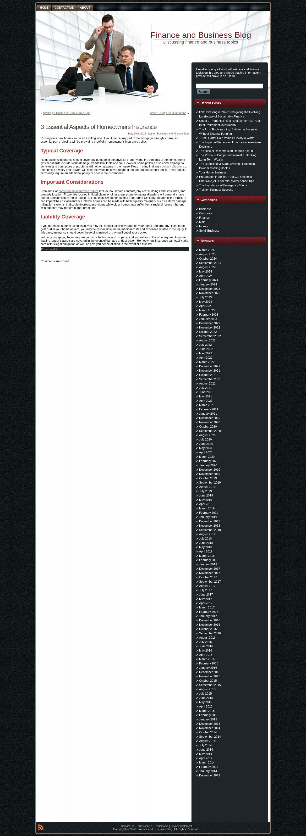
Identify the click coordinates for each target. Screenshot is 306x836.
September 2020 (210, 431)
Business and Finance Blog (173, 133)
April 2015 (206, 706)
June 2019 (206, 495)
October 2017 (208, 577)
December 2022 (209, 323)
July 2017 (205, 590)
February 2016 (208, 663)
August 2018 (207, 534)
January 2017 (208, 616)
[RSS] (41, 828)
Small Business (209, 230)
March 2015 (207, 711)
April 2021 (206, 400)
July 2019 (205, 491)
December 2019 (209, 469)
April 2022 (206, 357)
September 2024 (210, 263)
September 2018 (210, 530)
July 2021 (205, 388)
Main (55, 249)
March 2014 (207, 762)
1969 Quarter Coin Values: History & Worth (226, 138)
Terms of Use (144, 826)
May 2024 (205, 271)
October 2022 (208, 332)
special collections (172, 166)
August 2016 (207, 637)
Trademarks (161, 826)
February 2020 (208, 461)
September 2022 (210, 336)
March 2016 (207, 659)
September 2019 (210, 482)
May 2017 (205, 599)
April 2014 (206, 758)
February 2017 (208, 611)
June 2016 (206, 646)
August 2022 (207, 340)
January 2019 (208, 517)
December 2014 (209, 723)
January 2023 (208, 319)
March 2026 (207, 250)
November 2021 (209, 370)
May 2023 (205, 301)
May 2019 (205, 500)
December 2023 (209, 288)
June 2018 (206, 543)
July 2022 (205, 344)
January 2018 (208, 564)
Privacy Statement (181, 826)
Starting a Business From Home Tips (66, 113)
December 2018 (209, 521)
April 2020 (206, 452)
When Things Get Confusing (168, 113)
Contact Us (127, 826)
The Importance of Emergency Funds (223, 185)
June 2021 (206, 392)
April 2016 (206, 655)
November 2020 (209, 422)
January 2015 (208, 719)
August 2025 (207, 254)
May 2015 (205, 702)
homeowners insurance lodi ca (78, 191)
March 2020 (207, 456)
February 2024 (208, 280)
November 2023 (209, 293)
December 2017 (209, 568)
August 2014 (207, 741)
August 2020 (207, 435)
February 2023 (208, 314)
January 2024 (208, 284)
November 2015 (209, 676)
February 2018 (208, 560)
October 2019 (208, 478)
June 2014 (206, 749)
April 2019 (206, 504)
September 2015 (210, 685)
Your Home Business (212, 172)
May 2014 (205, 754)
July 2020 (205, 439)
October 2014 (208, 732)
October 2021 (208, 375)
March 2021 (207, 405)
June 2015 (206, 698)
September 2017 (210, 581)
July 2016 (205, 642)
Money (203, 226)
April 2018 (206, 551)
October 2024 (208, 258)
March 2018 (207, 555)
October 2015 (208, 680)
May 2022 (205, 353)
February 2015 (208, 715)
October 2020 (208, 426)
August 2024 (207, 267)
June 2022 (206, 349)
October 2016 (208, 629)
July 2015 (205, 693)
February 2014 (208, 767)
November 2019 (209, 474)
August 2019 (207, 487)
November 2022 (209, 327)
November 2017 (209, 573)
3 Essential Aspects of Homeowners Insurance (99, 126)
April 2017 (206, 603)
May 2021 (205, 396)
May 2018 (205, 547)
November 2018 (209, 525)
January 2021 (208, 413)
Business (205, 209)
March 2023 (207, 310)
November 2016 (209, 624)
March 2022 (207, 362)
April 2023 (206, 306)
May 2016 (205, 650)
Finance (204, 217)
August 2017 (207, 586)
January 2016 (208, 667)
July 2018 (205, 538)
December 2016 (209, 620)
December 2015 (209, 672)
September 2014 (210, 736)
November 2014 (209, 728)
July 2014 (205, 745)
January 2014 (208, 771)
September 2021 (210, 379)
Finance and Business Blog (200, 34)
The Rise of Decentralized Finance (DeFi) (226, 151)
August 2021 (207, 383)
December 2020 (209, 418)
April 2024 (206, 276)
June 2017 (206, 594)
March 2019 (207, 508)
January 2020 (208, 465)
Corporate (205, 213)
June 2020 (206, 444)
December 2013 (209, 775)
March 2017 (207, 607)
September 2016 (210, 633)
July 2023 (205, 297)
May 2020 (205, 448)
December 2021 (209, 366)
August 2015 (207, 689)
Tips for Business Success (216, 189)
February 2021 (208, 409)
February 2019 (208, 512)
